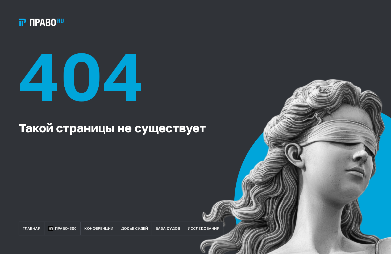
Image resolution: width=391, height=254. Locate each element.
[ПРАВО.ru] (41, 22)
